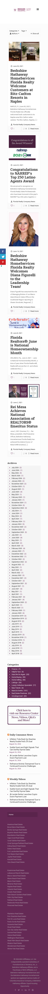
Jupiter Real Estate (14, 857)
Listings (15, 682)
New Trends (16, 688)
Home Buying (17, 677)
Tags (23, 31)
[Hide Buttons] (1, 267)
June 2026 (15, 470)
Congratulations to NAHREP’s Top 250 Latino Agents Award (24, 175)
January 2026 (16, 481)
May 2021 (15, 591)
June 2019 (15, 627)
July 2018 (15, 645)
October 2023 (17, 529)
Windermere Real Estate (16, 946)
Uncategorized (17, 696)
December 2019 (17, 616)
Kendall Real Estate (14, 859)
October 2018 (17, 640)
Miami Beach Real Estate (16, 878)
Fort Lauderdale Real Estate (17, 851)
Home (11, 815)
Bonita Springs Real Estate (17, 830)
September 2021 (18, 583)
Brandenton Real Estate (16, 835)
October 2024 (17, 505)
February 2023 (17, 548)
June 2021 (15, 589)
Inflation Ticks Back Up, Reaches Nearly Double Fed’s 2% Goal (23, 740)
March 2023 (16, 546)
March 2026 (16, 476)
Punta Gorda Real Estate (16, 922)
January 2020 (16, 613)
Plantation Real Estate (15, 914)
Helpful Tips (16, 672)
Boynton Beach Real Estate (17, 832)
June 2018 (15, 648)
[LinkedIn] (25, 990)
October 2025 (17, 486)
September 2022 (18, 562)
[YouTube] (22, 990)
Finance (14, 669)
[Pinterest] (29, 990)
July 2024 (15, 511)
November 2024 (17, 503)
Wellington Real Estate (15, 938)
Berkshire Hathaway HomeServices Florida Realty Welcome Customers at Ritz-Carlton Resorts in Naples (22, 86)
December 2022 (17, 554)
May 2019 (15, 629)
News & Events (17, 691)
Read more (34, 129)
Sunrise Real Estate (14, 932)
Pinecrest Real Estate (15, 905)
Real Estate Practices (19, 693)
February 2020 (17, 610)
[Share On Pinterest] (3, 262)
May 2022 (15, 567)
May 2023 (15, 540)
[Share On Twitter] (3, 256)
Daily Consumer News (21, 734)
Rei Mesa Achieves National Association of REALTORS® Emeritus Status (24, 416)
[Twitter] (19, 990)
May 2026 (15, 473)
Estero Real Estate (14, 849)
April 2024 (15, 519)
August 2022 (16, 565)
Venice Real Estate (14, 935)
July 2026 (15, 468)
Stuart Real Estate (13, 927)
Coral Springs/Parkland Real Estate (20, 843)
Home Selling (17, 680)
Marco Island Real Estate (16, 876)
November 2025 (17, 484)
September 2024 (18, 508)
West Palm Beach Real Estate (18, 941)
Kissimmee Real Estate (15, 870)
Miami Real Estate (13, 881)
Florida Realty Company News (24, 125)
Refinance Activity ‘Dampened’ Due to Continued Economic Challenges (25, 765)
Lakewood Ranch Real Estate (18, 873)
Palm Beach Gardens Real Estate (19, 895)
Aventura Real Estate (15, 824)
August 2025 (16, 489)
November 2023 (17, 527)
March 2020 (16, 608)
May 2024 (15, 516)
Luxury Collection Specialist (22, 685)
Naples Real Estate (14, 886)
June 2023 (15, 538)
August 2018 (16, 643)
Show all (36, 34)
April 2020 (15, 605)
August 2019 (16, 621)
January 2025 (16, 500)
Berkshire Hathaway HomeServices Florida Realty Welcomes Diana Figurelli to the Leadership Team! (22, 271)
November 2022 (17, 556)
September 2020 (18, 602)
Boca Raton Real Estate (16, 827)
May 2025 (15, 494)
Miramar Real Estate (14, 884)
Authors (15, 34)
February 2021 (17, 597)
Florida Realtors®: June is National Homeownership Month (24, 345)
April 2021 (15, 594)
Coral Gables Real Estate (16, 841)
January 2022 (16, 575)
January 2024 (16, 524)
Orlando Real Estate (14, 889)
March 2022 (16, 573)
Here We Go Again (18, 674)
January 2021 (16, 600)
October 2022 (17, 559)
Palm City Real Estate (15, 897)
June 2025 (15, 492)
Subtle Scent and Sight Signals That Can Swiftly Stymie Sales (24, 748)
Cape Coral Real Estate (15, 838)
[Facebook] (15, 990)
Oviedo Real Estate (14, 892)
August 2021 (16, 586)
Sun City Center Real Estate (17, 930)
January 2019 (16, 635)
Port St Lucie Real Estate (16, 919)
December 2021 (17, 578)
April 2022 (15, 570)
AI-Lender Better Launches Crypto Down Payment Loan (23, 757)
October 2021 (17, 581)
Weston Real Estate (14, 943)
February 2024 (17, 521)
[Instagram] (32, 990)
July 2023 (15, 535)
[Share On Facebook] (3, 251)
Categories (13, 31)
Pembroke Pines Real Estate (17, 903)
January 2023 (16, 551)
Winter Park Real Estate (15, 949)
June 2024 (15, 513)
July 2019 (15, 624)
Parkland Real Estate (14, 900)
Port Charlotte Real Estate (16, 916)
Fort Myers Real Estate (15, 854)
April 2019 (15, 632)
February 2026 (17, 478)
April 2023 (15, 543)
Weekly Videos (18, 779)
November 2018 (17, 637)
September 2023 (18, 532)
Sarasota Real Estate (15, 924)
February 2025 (17, 497)
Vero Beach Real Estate (15, 862)
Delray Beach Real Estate (16, 846)
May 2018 (15, 651)
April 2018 (15, 653)
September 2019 (18, 618)
